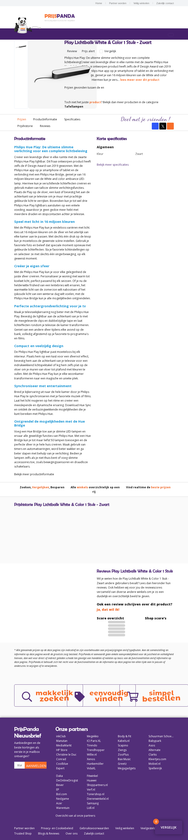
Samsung (93, 803)
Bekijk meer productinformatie (34, 474)
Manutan (61, 741)
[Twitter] (162, 126)
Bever (60, 785)
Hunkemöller (95, 764)
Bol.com (61, 794)
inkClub (61, 736)
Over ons (71, 833)
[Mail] (170, 126)
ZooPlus (123, 754)
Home (98, 3)
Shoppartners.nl (97, 785)
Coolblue (62, 764)
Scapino (123, 745)
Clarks (153, 754)
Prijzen (21, 119)
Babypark (155, 741)
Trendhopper (96, 750)
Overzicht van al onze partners (75, 816)
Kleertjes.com (157, 759)
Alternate (154, 750)
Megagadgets (126, 768)
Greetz (122, 764)
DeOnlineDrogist (67, 780)
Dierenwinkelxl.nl (98, 799)
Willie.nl (92, 754)
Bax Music (124, 759)
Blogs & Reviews (48, 833)
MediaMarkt (64, 745)
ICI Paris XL (94, 741)
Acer (59, 803)
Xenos (91, 759)
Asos (152, 745)
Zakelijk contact (165, 3)
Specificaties (72, 119)
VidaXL (91, 768)
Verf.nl (91, 789)
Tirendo (92, 745)
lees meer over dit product (139, 80)
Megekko (93, 736)
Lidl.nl (90, 808)
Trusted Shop (23, 833)
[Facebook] (155, 126)
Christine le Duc (66, 754)
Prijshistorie (25, 126)
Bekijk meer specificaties (113, 165)
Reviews (45, 126)
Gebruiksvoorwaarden (94, 828)
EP (57, 789)
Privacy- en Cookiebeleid (57, 828)
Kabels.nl (124, 741)
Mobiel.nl (154, 764)
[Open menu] (171, 34)
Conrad (61, 759)
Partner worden (117, 3)
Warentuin (62, 808)
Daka (59, 776)
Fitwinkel (92, 776)
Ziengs (122, 750)
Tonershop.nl (95, 794)
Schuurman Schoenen (161, 736)
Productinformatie (45, 119)
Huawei (92, 780)
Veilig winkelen (141, 3)
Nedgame (62, 799)
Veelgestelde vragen (154, 828)
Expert (60, 768)
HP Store (61, 750)
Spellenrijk (155, 768)
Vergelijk (110, 51)
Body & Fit (124, 736)
